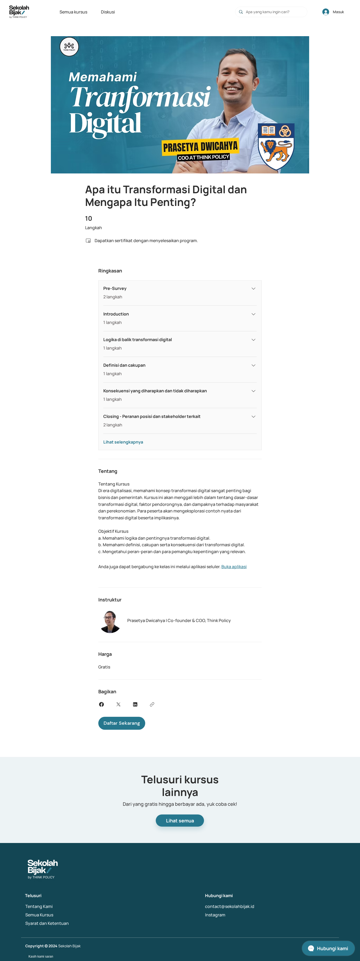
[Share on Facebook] (101, 704)
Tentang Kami (39, 906)
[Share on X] (118, 704)
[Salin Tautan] (152, 704)
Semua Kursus (39, 915)
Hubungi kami (219, 895)
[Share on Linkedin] (135, 704)
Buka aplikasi (234, 566)
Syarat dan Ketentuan (47, 923)
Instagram (215, 915)
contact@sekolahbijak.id (229, 906)
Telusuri (33, 895)
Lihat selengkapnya (123, 442)
